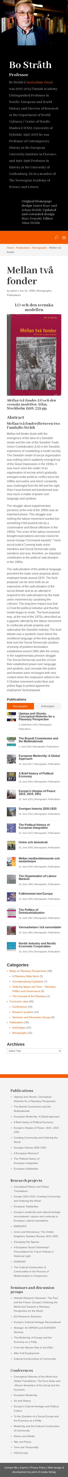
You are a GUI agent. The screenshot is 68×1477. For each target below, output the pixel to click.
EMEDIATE (20, 1226)
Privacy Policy (38, 1467)
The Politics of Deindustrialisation (32, 911)
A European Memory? (26, 1153)
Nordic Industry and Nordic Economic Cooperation (37, 945)
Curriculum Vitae (38, 82)
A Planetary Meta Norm (25, 976)
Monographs (39, 247)
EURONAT (20, 1261)
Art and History (22, 1400)
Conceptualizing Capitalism (27, 981)
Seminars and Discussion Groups (31, 1017)
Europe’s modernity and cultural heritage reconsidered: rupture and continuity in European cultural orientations (37, 1216)
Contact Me (11, 1467)
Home (10, 247)
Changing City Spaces (26, 1241)
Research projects (22, 1012)
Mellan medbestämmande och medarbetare (39, 860)
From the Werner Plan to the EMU (33, 1347)
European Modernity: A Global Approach (39, 757)
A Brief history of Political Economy (36, 775)
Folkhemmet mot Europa (36, 893)
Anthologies (19, 1027)
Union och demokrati (33, 842)
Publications (23, 247)
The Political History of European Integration (34, 826)
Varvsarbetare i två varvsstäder (40, 927)
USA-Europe (21, 1452)
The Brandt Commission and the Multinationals (38, 740)
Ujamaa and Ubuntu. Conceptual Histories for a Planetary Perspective (37, 716)
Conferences (19, 1006)
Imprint (24, 1467)
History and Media (24, 1436)
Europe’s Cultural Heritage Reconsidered (37, 1322)
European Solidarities (26, 1168)
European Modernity (25, 1395)
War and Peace (22, 1441)
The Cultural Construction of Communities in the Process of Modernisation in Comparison (31, 1271)
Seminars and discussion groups (32, 1290)
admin (13, 290)
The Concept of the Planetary (29, 996)
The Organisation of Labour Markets (38, 877)
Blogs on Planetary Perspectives (28, 970)
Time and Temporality (26, 1447)
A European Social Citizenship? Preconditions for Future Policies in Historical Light (34, 1251)
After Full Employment (26, 1353)
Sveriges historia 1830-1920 (38, 808)
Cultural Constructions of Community (35, 1358)
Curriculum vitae (19, 1001)
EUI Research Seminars (27, 1316)
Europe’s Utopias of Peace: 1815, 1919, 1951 (37, 793)
